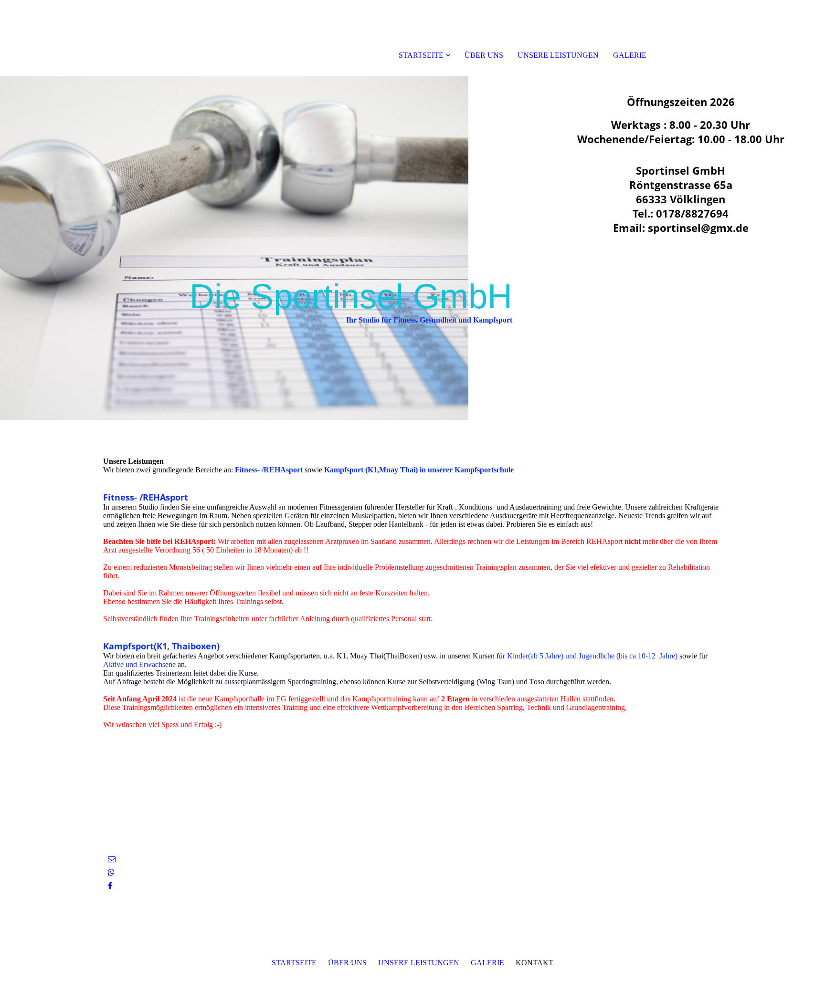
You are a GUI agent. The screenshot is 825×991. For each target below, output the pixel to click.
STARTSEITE (421, 55)
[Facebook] (110, 886)
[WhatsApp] (111, 872)
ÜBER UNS (484, 55)
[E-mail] (112, 859)
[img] (268, 248)
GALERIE (629, 55)
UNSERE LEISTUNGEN (558, 55)
